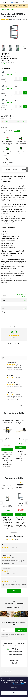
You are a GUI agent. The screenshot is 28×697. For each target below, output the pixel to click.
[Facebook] (13, 663)
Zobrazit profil (13, 607)
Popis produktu (6, 169)
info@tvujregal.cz (15, 649)
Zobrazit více (14, 591)
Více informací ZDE (18, 684)
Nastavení (14, 687)
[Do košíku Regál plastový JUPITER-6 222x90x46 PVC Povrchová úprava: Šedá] (25, 106)
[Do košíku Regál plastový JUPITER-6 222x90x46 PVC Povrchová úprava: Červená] (25, 79)
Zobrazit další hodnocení (20, 406)
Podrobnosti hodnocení (21, 19)
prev (1, 441)
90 (25, 304)
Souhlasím (14, 693)
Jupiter (24, 308)
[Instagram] (16, 663)
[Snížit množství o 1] (16, 78)
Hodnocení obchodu (14, 536)
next (27, 441)
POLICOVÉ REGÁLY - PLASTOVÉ (21, 295)
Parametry (15, 169)
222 (25, 300)
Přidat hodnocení (14, 343)
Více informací (4, 64)
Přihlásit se (21, 630)
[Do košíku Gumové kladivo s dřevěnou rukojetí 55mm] (20, 447)
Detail (7, 449)
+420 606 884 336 (15, 651)
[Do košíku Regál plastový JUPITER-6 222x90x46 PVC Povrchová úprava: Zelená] (25, 92)
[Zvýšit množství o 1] (20, 78)
